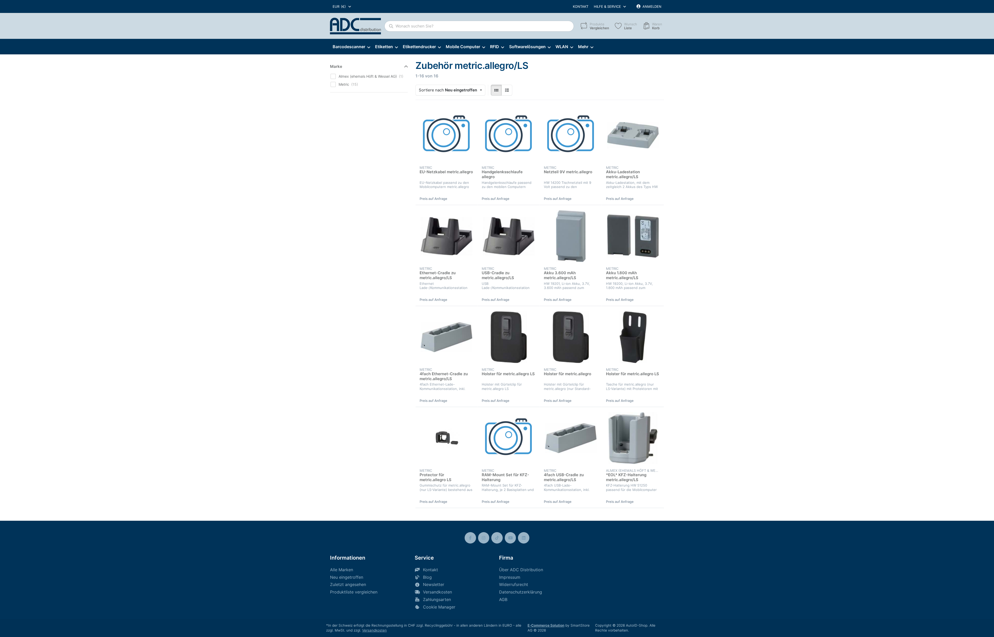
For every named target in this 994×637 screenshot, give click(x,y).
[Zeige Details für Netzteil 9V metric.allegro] (571, 135)
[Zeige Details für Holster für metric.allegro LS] (509, 337)
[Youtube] (510, 538)
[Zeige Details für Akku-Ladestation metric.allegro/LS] (633, 135)
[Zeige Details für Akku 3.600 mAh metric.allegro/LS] (571, 236)
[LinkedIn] (523, 538)
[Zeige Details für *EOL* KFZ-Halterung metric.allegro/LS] (633, 438)
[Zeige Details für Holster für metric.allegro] (571, 337)
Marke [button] (336, 66)
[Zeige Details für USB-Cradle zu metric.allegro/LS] (509, 236)
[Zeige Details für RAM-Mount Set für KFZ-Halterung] (509, 438)
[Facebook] (470, 538)
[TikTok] (497, 538)
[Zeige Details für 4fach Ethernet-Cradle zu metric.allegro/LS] (446, 337)
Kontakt (580, 6)
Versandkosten (374, 630)
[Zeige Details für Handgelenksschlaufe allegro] (509, 135)
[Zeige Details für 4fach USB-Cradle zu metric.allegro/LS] (571, 438)
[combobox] (342, 6)
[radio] (496, 90)
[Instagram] (483, 538)
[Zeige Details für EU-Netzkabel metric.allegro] (446, 135)
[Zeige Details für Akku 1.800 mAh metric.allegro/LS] (633, 236)
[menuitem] (351, 47)
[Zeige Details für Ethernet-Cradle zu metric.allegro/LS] (446, 236)
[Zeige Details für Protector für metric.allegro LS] (446, 438)
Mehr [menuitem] (583, 46)
